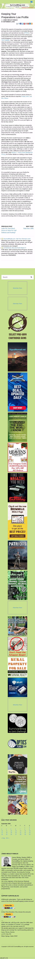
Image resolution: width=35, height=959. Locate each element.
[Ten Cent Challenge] (17, 723)
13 (16, 831)
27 (16, 834)
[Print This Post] (17, 23)
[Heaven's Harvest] (17, 457)
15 (25, 831)
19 (11, 832)
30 (29, 834)
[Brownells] (17, 521)
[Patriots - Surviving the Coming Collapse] (17, 555)
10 (2, 831)
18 (6, 832)
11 (6, 831)
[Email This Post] (19, 23)
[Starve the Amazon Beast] (17, 646)
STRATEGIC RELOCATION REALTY (14, 248)
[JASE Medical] (17, 784)
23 (29, 832)
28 (20, 834)
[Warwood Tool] (17, 805)
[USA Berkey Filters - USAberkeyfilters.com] (17, 626)
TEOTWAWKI (5, 40)
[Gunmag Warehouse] (17, 487)
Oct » (7, 838)
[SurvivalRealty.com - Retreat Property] (17, 667)
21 (20, 832)
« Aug (3, 838)
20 (16, 832)
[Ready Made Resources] (17, 585)
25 (6, 834)
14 (20, 831)
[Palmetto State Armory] (17, 392)
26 (11, 834)
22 (25, 832)
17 (2, 832)
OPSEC (26, 33)
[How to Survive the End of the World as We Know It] (17, 427)
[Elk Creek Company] (17, 326)
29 (25, 834)
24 (2, 834)
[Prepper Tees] (17, 764)
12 (11, 831)
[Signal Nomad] (17, 357)
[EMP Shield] (17, 687)
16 (29, 831)
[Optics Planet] (17, 743)
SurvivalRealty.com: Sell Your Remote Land (16, 238)
